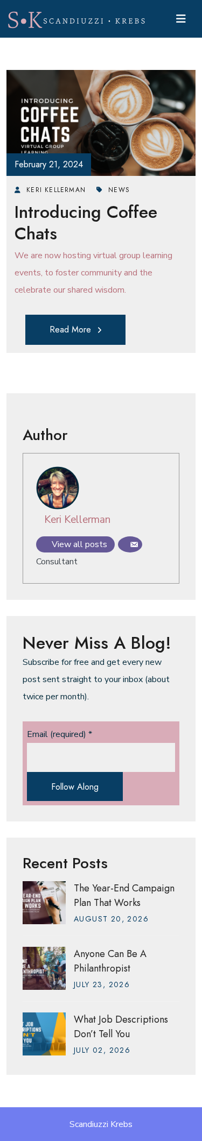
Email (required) (59, 734)
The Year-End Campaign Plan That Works (124, 895)
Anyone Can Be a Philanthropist (110, 961)
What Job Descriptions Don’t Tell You (121, 1026)
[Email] (130, 544)
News (119, 190)
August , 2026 (111, 918)
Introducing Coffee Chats (86, 223)
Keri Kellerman (77, 520)
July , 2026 (102, 984)
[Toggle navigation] (181, 19)
